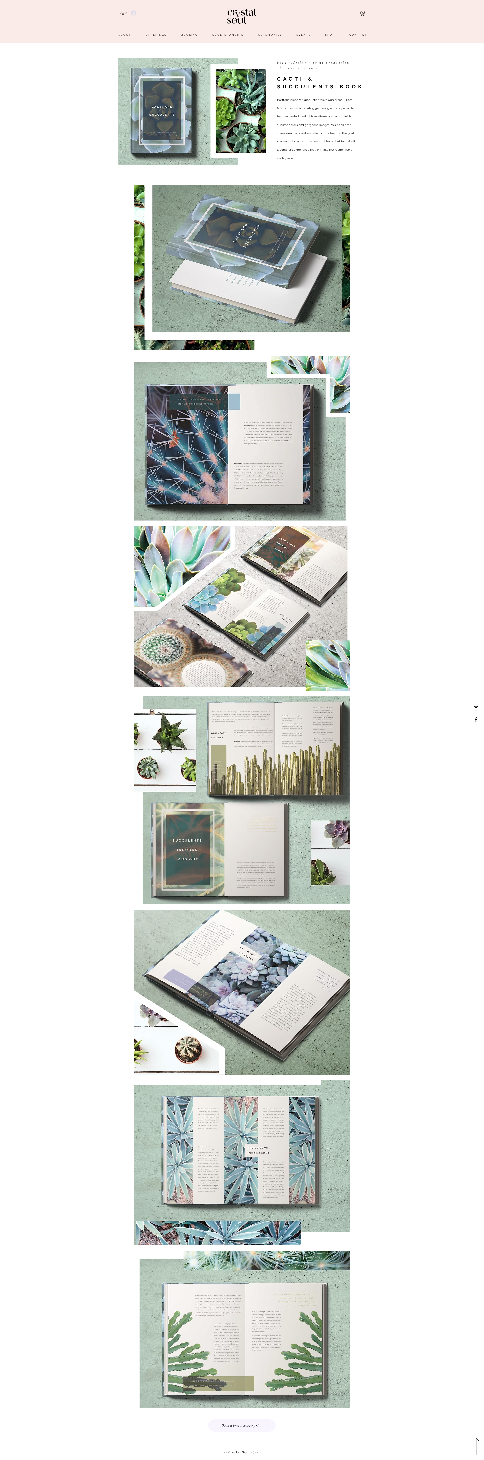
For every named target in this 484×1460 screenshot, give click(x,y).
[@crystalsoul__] (476, 708)
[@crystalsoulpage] (476, 719)
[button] (362, 13)
